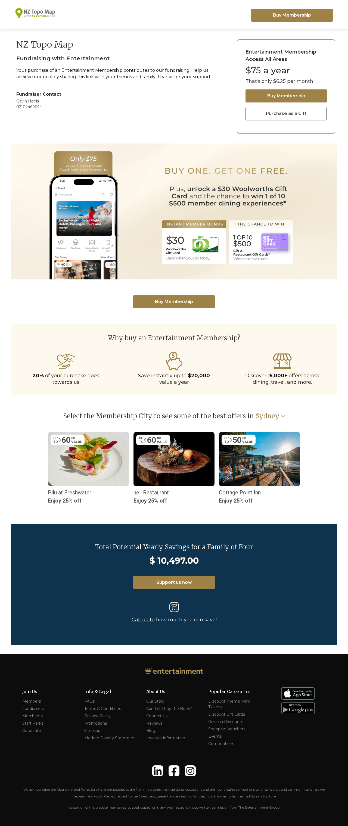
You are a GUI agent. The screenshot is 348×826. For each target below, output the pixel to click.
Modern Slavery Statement (110, 737)
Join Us (29, 691)
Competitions (221, 743)
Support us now (174, 582)
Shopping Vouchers (226, 729)
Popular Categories (229, 691)
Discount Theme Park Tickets (229, 704)
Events (215, 736)
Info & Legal (97, 691)
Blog (150, 730)
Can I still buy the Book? (169, 708)
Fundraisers (33, 708)
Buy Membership (292, 15)
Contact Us (156, 715)
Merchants (32, 715)
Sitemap (92, 730)
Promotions (95, 723)
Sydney (267, 416)
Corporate (31, 730)
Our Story (155, 701)
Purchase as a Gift (286, 113)
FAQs (89, 701)
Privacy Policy (97, 715)
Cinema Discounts (225, 721)
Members (31, 701)
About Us (155, 691)
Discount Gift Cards (226, 714)
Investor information (165, 737)
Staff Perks (32, 723)
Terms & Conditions (102, 708)
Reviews (154, 723)
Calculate (143, 620)
